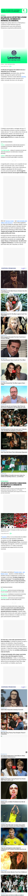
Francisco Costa (9, 221)
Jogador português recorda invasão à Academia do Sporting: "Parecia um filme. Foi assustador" (13, 146)
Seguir (24, 11)
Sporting (24, 76)
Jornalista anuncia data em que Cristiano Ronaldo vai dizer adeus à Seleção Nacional (13, 152)
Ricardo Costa (18, 572)
